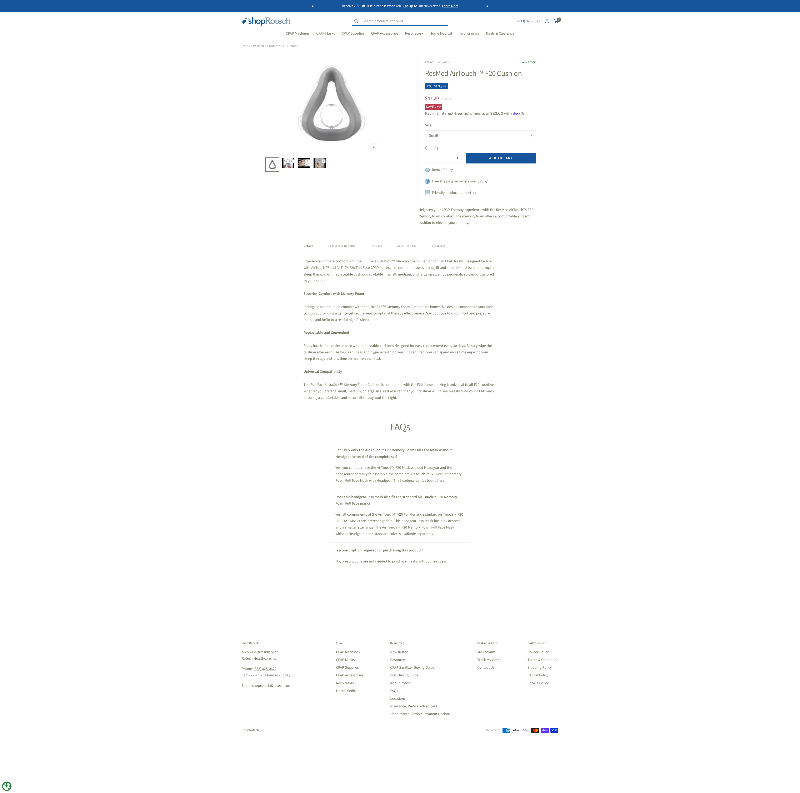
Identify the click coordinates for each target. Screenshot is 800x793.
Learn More (450, 6)
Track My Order (489, 659)
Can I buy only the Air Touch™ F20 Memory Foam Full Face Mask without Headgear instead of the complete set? (393, 453)
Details (308, 246)
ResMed (429, 62)
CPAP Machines (348, 652)
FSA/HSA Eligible (436, 86)
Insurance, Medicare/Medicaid (413, 706)
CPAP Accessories (349, 675)
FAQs (394, 690)
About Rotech (401, 683)
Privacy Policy (538, 652)
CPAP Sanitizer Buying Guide (412, 667)
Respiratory (345, 683)
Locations (398, 698)
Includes (376, 246)
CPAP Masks (345, 659)
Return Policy (538, 675)
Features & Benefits (342, 246)
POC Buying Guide (404, 675)
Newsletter (399, 652)
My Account (486, 652)
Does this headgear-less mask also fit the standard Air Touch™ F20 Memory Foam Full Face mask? (396, 500)
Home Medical (347, 690)
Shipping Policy (540, 667)
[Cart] (556, 21)
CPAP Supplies (347, 667)
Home (246, 46)
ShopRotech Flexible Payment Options (420, 714)
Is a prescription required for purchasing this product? (379, 550)
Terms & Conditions (543, 659)
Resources (438, 246)
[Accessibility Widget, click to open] (6, 786)
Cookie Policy (538, 683)
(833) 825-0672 (528, 21)
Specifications (406, 246)
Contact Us (486, 667)
